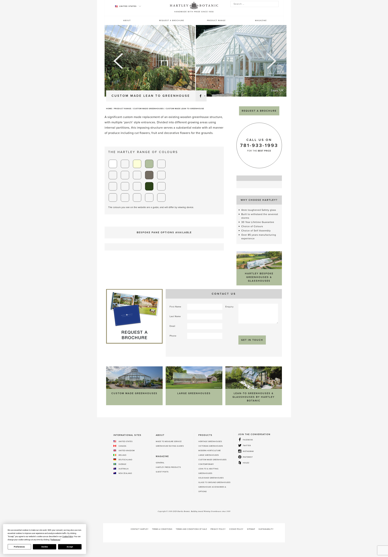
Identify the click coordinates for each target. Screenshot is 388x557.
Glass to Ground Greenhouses (214, 482)
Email (172, 326)
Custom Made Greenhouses (148, 109)
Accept (70, 547)
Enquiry (229, 306)
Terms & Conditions (162, 529)
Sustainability (266, 529)
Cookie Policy (236, 529)
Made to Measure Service (169, 441)
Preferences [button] (55, 540)
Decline (44, 547)
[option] (195, 61)
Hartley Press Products (168, 467)
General (160, 463)
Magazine (261, 20)
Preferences (19, 547)
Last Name (175, 316)
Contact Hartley (140, 529)
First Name (175, 306)
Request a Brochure (171, 20)
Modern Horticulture (209, 450)
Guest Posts (162, 472)
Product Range (216, 20)
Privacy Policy (218, 529)
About (127, 20)
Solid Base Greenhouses (211, 478)
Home (109, 109)
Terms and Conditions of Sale (191, 529)
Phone (173, 336)
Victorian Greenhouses (210, 446)
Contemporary (206, 464)
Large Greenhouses (208, 455)
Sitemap (251, 529)
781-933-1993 (259, 145)
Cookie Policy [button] (67, 536)
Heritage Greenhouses (210, 441)
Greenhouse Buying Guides (170, 446)
